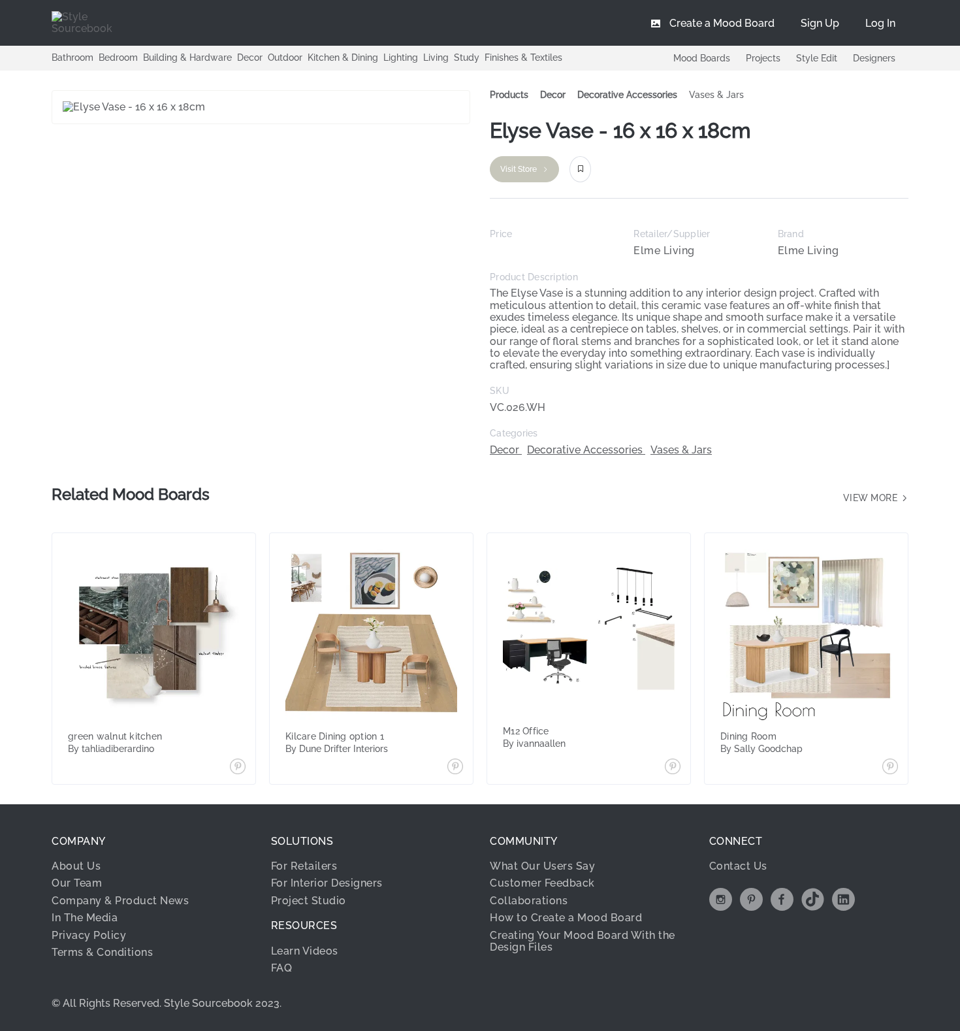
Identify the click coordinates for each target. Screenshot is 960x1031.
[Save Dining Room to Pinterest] (890, 768)
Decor (250, 57)
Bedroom (118, 57)
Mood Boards (701, 58)
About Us (76, 866)
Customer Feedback (542, 883)
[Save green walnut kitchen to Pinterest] (238, 768)
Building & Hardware (187, 57)
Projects (763, 58)
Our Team (77, 883)
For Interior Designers (327, 883)
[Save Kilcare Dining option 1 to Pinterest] (455, 768)
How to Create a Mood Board (566, 917)
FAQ (282, 968)
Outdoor (285, 57)
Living (436, 57)
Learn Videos (304, 951)
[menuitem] (880, 23)
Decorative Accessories (627, 95)
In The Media (85, 917)
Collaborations (529, 900)
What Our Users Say (542, 866)
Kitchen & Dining (343, 57)
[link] (553, 95)
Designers (874, 58)
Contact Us (738, 866)
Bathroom (72, 57)
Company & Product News (120, 900)
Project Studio (308, 900)
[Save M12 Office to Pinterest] (672, 768)
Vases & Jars (716, 95)
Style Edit (816, 58)
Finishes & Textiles (523, 57)
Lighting (400, 57)
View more (872, 498)
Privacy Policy (89, 935)
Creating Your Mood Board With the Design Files (582, 941)
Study (466, 57)
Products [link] (509, 95)
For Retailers (304, 866)
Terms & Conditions (102, 952)
